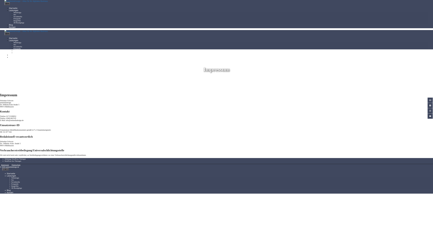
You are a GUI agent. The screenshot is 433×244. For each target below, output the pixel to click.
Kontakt (12, 27)
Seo (15, 14)
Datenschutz (16, 165)
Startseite (13, 8)
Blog (11, 25)
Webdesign (17, 12)
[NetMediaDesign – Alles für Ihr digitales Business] (26, 1)
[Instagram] (430, 111)
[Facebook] (430, 105)
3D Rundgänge (19, 23)
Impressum (5, 165)
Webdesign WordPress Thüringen (15, 159)
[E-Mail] (430, 100)
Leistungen (13, 10)
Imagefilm (17, 21)
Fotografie (17, 19)
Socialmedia (18, 17)
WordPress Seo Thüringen (13, 161)
